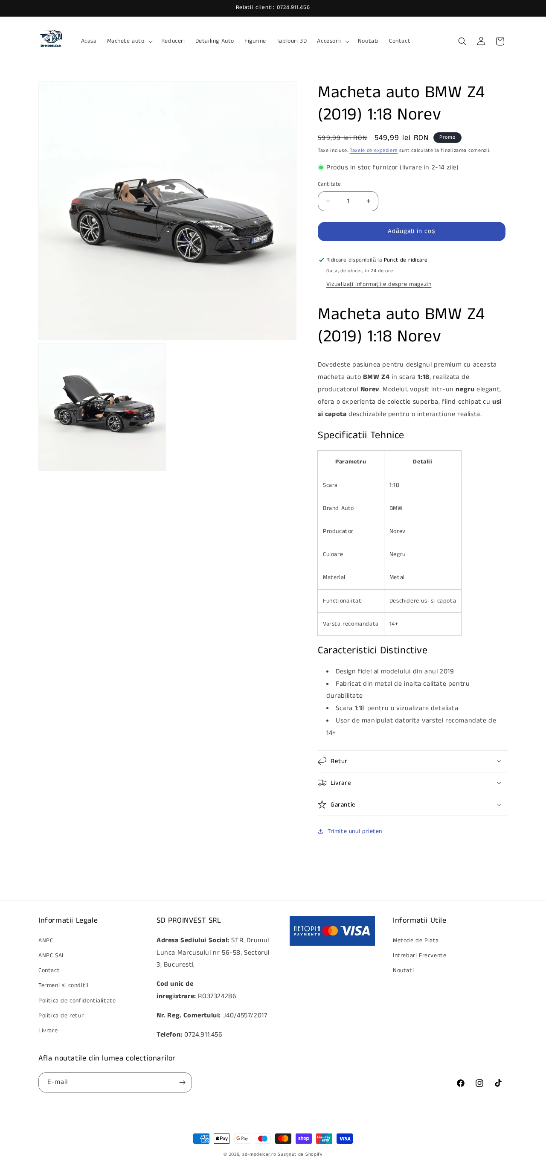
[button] (129, 41)
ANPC (45, 940)
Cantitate (329, 184)
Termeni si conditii (63, 985)
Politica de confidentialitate (77, 1000)
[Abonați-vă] (182, 1082)
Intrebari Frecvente (419, 955)
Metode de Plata (416, 940)
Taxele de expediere (374, 150)
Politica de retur (61, 1015)
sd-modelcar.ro (259, 1154)
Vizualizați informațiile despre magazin (378, 284)
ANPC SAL (51, 955)
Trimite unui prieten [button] (355, 831)
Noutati (403, 970)
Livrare (48, 1030)
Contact (49, 970)
